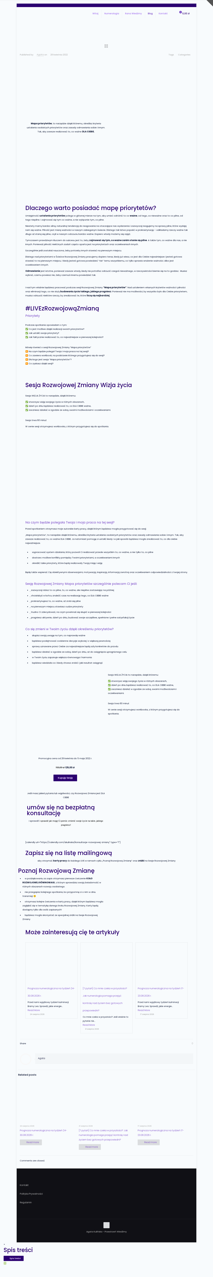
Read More (34, 1010)
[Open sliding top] (209, 3)
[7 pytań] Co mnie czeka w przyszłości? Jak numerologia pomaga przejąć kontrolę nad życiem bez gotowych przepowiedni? (103, 1135)
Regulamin (26, 1202)
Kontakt (24, 1185)
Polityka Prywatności (31, 1193)
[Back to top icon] (106, 1225)
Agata (40, 54)
